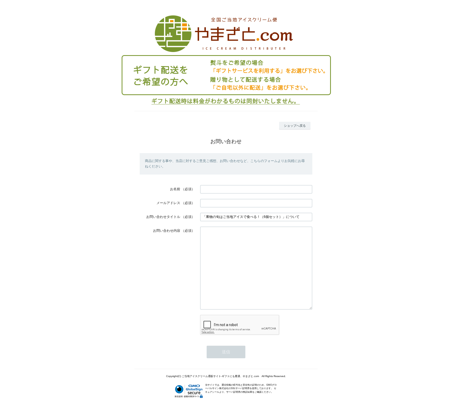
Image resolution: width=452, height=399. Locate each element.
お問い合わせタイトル (163, 217)
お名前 (175, 189)
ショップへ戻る (295, 126)
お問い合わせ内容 (166, 231)
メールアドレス (168, 203)
